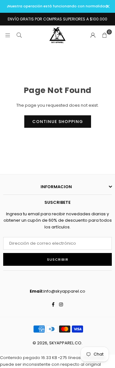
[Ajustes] (93, 35)
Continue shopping (57, 122)
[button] (104, 35)
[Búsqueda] (19, 35)
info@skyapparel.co (64, 291)
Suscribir (57, 259)
